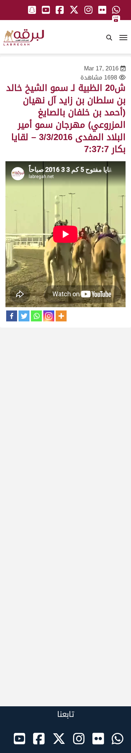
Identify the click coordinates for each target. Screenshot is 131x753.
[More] (61, 315)
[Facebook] (11, 315)
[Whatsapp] (36, 315)
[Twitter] (24, 315)
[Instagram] (48, 315)
